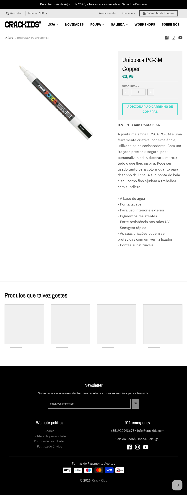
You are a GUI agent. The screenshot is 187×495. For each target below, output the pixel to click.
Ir (135, 403)
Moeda (32, 13)
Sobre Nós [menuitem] (170, 24)
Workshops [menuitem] (145, 24)
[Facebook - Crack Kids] (167, 38)
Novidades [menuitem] (74, 24)
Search (50, 431)
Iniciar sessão (107, 13)
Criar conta (128, 13)
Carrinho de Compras (161, 13)
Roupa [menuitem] (95, 24)
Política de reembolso (49, 441)
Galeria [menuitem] (118, 24)
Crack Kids (99, 480)
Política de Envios (49, 446)
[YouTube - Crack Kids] (180, 38)
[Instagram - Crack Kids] (173, 38)
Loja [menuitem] (51, 24)
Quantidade (130, 85)
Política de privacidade (50, 436)
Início (9, 37)
